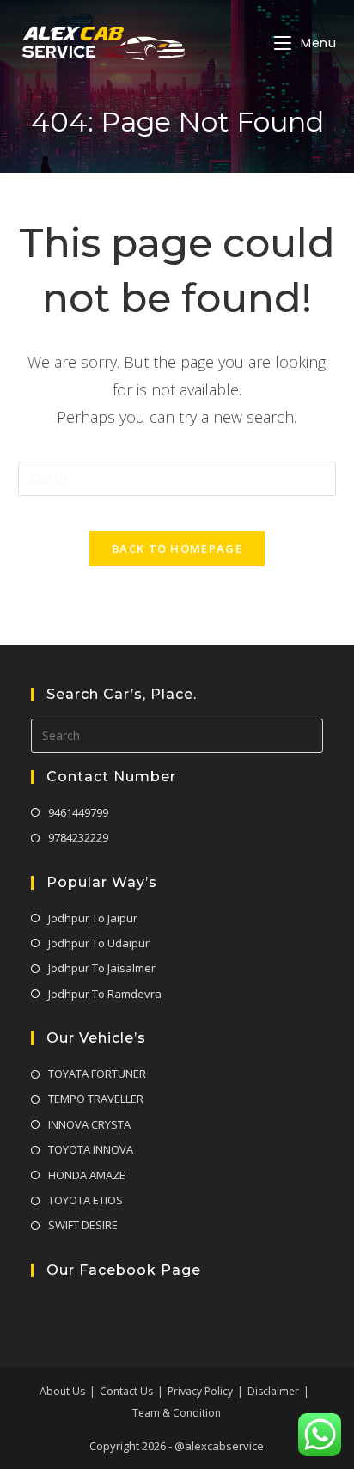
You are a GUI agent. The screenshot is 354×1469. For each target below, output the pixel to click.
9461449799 (78, 812)
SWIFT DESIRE (83, 1225)
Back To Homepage (177, 548)
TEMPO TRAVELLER (95, 1098)
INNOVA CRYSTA (89, 1124)
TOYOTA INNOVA (90, 1149)
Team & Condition (176, 1412)
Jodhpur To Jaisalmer (102, 968)
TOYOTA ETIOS (85, 1200)
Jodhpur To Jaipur (92, 918)
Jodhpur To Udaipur (99, 943)
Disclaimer (273, 1391)
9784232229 (78, 837)
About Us (62, 1391)
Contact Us (126, 1391)
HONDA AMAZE (86, 1175)
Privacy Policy (200, 1391)
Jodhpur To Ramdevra (105, 993)
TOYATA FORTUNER (97, 1073)
